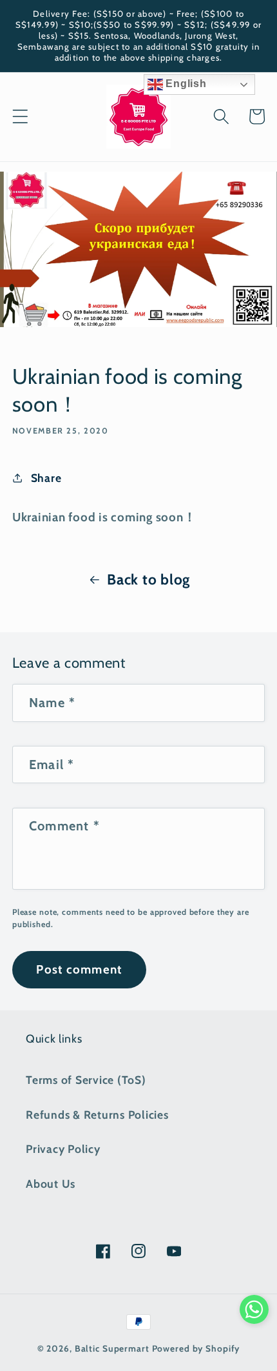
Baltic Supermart (112, 1348)
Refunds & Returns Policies (97, 1114)
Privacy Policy (63, 1149)
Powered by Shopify (196, 1348)
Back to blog (148, 579)
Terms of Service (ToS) (86, 1079)
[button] (20, 116)
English (185, 83)
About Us (50, 1183)
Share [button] (46, 478)
